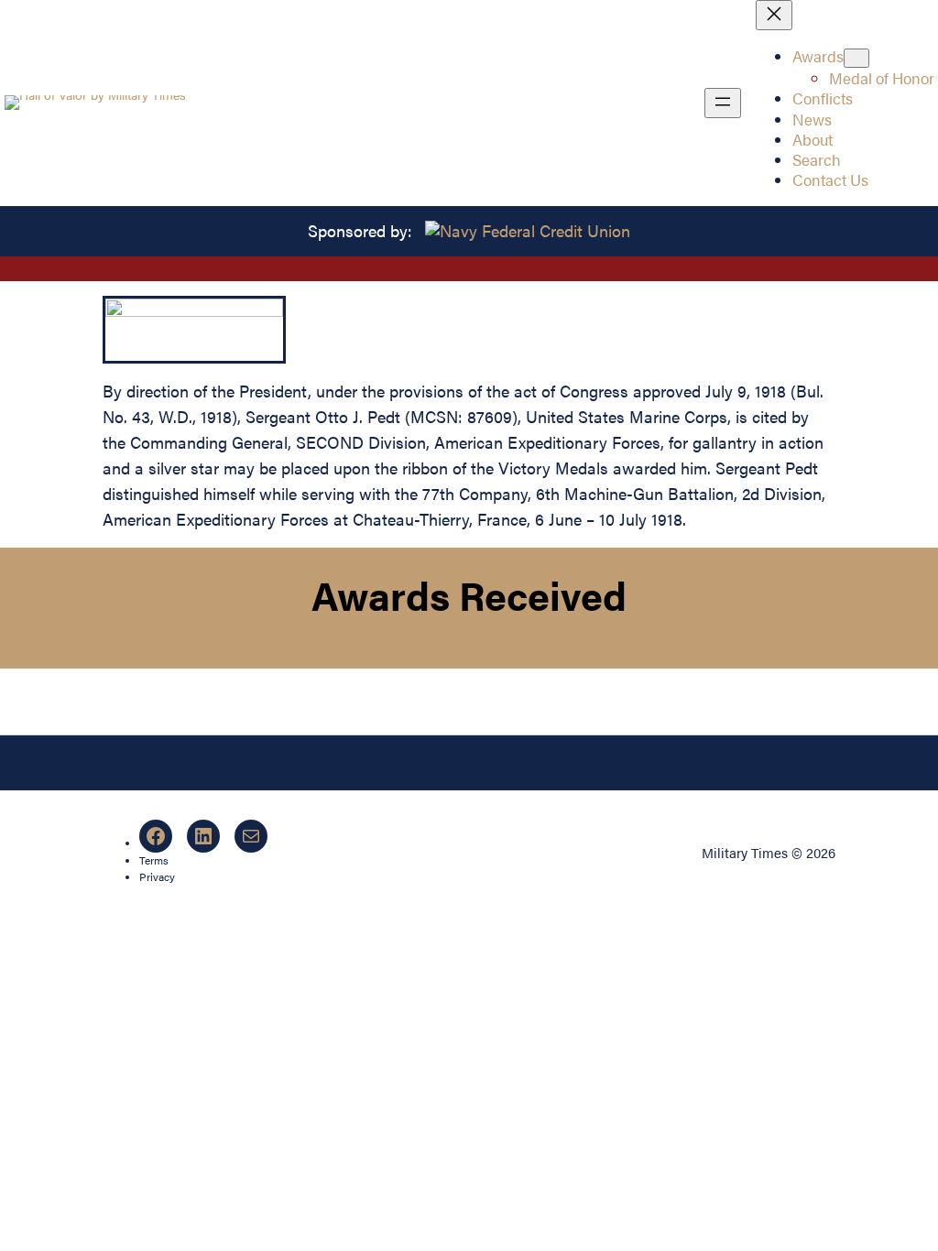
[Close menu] (774, 15)
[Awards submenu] (856, 58)
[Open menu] (722, 103)
